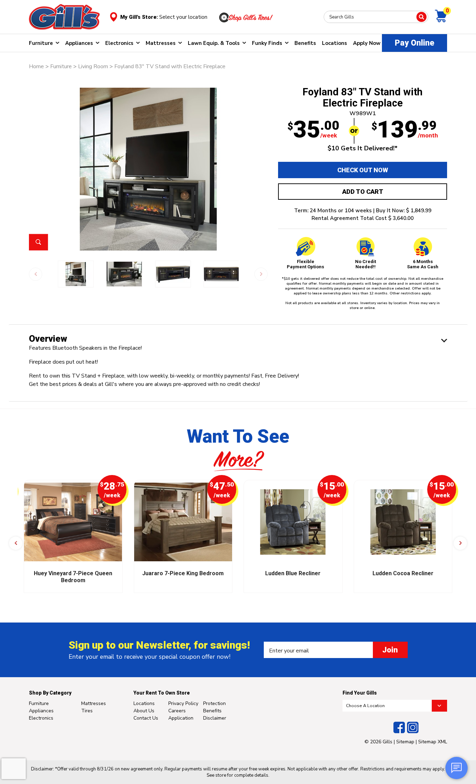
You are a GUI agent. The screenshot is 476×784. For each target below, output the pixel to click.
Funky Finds (267, 43)
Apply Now (367, 43)
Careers (177, 710)
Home (36, 66)
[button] (15, 543)
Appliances (79, 43)
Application (180, 718)
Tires (87, 710)
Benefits (305, 43)
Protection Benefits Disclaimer (214, 710)
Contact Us (145, 718)
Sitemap (405, 741)
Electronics (119, 43)
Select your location (183, 17)
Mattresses (161, 43)
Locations (334, 43)
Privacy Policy (183, 703)
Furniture (41, 43)
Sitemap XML (432, 741)
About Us (143, 710)
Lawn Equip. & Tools (214, 43)
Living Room (93, 66)
